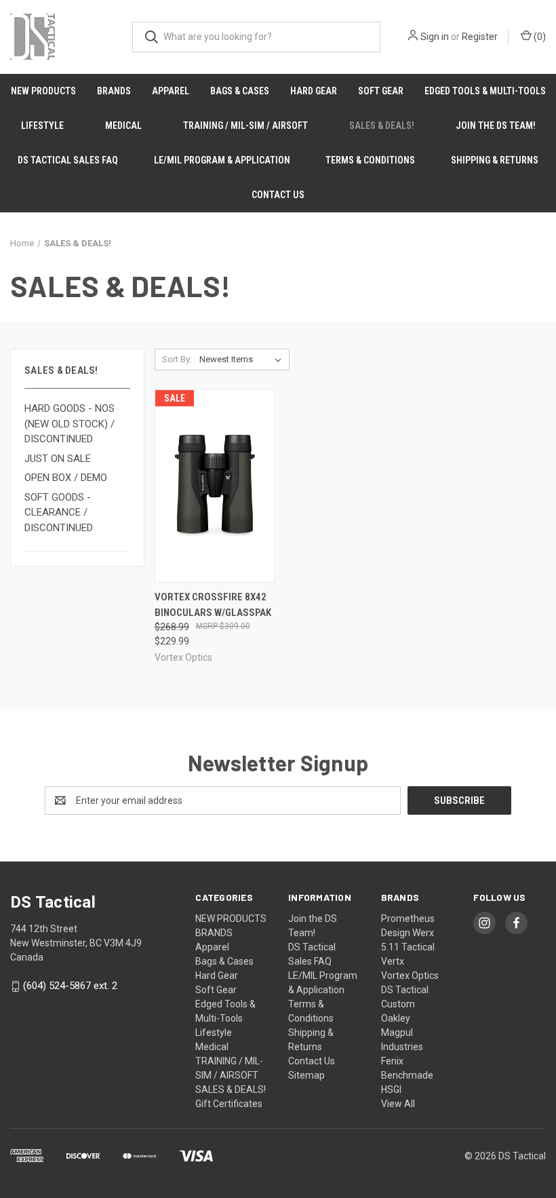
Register (480, 36)
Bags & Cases (239, 90)
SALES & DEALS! (381, 125)
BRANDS (114, 90)
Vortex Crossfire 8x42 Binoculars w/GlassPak (213, 605)
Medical (123, 125)
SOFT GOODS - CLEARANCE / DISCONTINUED (58, 512)
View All (398, 1103)
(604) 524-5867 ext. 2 (70, 986)
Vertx (392, 961)
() (539, 36)
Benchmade (407, 1075)
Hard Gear (313, 90)
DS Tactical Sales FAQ (68, 160)
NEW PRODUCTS (43, 90)
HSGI (391, 1089)
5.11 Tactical (408, 947)
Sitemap (306, 1075)
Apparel (170, 90)
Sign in (434, 36)
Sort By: (177, 359)
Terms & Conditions (370, 160)
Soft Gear (380, 90)
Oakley (395, 1018)
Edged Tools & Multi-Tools (485, 90)
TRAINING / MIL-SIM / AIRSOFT (245, 125)
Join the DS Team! (496, 125)
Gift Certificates (228, 1103)
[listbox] (243, 359)
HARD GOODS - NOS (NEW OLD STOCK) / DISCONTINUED (69, 423)
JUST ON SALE (57, 458)
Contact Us (278, 194)
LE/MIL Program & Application (222, 160)
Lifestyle (42, 125)
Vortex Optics (410, 975)
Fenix (392, 1061)
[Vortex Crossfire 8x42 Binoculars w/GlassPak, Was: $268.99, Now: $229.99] (215, 486)
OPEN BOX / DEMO (65, 477)
